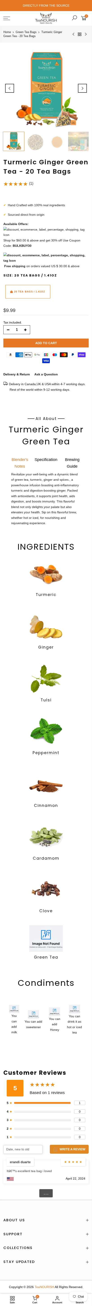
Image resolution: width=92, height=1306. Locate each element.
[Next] (82, 88)
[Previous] (9, 88)
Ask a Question (46, 374)
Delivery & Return (16, 374)
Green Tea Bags (26, 32)
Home (7, 32)
